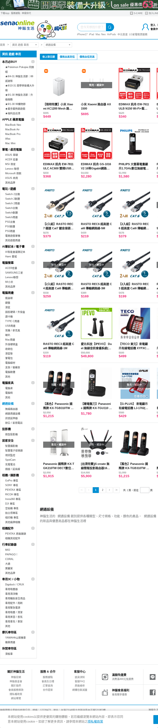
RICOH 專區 (12, 494)
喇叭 (7, 335)
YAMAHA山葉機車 (15, 637)
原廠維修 (80, 685)
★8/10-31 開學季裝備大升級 (19, 88)
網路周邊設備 (12, 413)
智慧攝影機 (11, 445)
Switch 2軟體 (12, 198)
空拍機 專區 (11, 508)
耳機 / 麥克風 (12, 330)
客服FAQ (80, 681)
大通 (7, 563)
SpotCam (10, 459)
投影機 (6, 429)
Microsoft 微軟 (13, 173)
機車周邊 (10, 642)
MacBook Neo (13, 124)
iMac (8, 138)
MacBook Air (12, 129)
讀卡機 (9, 316)
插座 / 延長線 (12, 469)
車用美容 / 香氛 (14, 616)
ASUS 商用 (11, 178)
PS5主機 (10, 221)
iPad (91, 34)
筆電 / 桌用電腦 (12, 149)
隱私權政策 (16, 694)
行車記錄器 (9, 544)
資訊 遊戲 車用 (20, 44)
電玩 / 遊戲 (9, 188)
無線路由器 (11, 409)
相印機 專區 (11, 517)
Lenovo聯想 (11, 277)
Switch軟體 (11, 212)
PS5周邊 (10, 231)
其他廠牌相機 (12, 522)
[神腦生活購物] (34, 27)
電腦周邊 (8, 292)
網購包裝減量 (79, 689)
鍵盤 (7, 302)
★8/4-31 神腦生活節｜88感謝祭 (19, 78)
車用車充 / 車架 (14, 621)
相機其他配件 (12, 538)
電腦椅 (9, 392)
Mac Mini (10, 143)
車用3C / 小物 (11, 579)
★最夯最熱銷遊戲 (15, 108)
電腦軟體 (10, 372)
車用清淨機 (11, 593)
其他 (7, 376)
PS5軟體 (10, 226)
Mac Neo (101, 34)
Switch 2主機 (12, 194)
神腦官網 (16, 677)
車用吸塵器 (11, 589)
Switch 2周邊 (12, 203)
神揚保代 (26, 13)
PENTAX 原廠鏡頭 (15, 533)
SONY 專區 (11, 485)
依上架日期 (48, 56)
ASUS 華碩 (11, 154)
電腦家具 (8, 382)
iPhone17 (82, 34)
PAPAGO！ (11, 554)
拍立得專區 (11, 512)
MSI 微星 (10, 164)
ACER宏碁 (11, 268)
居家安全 (8, 440)
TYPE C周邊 (12, 321)
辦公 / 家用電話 (14, 422)
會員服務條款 (16, 689)
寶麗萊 (9, 568)
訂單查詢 (48, 685)
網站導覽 (16, 698)
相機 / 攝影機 (10, 475)
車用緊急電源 (12, 607)
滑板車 (9, 653)
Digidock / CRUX (14, 584)
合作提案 (48, 689)
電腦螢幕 (8, 262)
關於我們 (16, 685)
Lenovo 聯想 (12, 168)
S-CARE (138, 13)
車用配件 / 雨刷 (14, 603)
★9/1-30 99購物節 (15, 104)
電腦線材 (10, 362)
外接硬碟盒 (11, 344)
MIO (7, 549)
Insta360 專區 (13, 499)
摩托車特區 (9, 632)
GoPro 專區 (11, 480)
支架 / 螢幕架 (12, 367)
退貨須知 (80, 677)
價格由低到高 (87, 56)
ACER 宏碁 (11, 159)
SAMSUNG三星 (14, 272)
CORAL (9, 559)
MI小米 (9, 281)
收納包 (9, 348)
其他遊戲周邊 (12, 240)
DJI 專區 (10, 503)
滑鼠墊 (9, 353)
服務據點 (15, 13)
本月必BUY (9, 61)
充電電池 (10, 464)
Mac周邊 (10, 339)
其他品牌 (10, 182)
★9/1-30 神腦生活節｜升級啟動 (19, 97)
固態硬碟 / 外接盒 (15, 311)
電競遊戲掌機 (12, 235)
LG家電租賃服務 (138, 34)
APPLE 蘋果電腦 (13, 119)
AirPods (111, 34)
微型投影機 (11, 434)
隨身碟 (9, 298)
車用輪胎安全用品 (15, 598)
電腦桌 (9, 388)
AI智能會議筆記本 (15, 251)
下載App (5, 13)
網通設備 (51, 44)
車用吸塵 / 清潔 (14, 612)
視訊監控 (10, 455)
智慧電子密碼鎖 (14, 450)
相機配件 (8, 528)
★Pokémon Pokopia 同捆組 (19, 69)
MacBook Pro (12, 134)
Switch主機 (11, 208)
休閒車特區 (9, 648)
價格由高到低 (67, 56)
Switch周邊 (11, 217)
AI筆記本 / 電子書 (13, 246)
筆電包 (9, 358)
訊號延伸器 (11, 418)
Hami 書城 (11, 256)
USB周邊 (10, 325)
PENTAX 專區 (13, 489)
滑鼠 (7, 307)
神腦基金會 (16, 681)
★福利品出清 (12, 113)
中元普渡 (123, 34)
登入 (152, 24)
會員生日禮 (48, 681)
